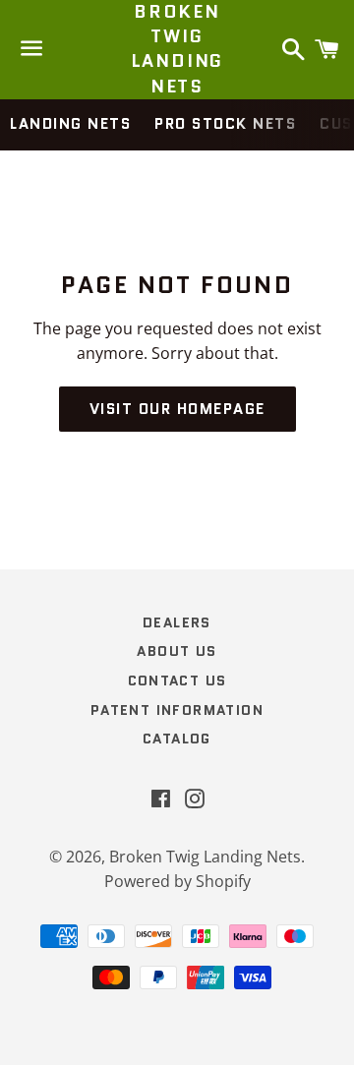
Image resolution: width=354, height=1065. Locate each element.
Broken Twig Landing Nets (177, 49)
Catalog (177, 738)
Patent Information (177, 710)
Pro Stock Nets (225, 124)
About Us (176, 651)
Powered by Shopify (177, 881)
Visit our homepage (177, 409)
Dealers (177, 622)
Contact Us (177, 680)
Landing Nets (70, 124)
